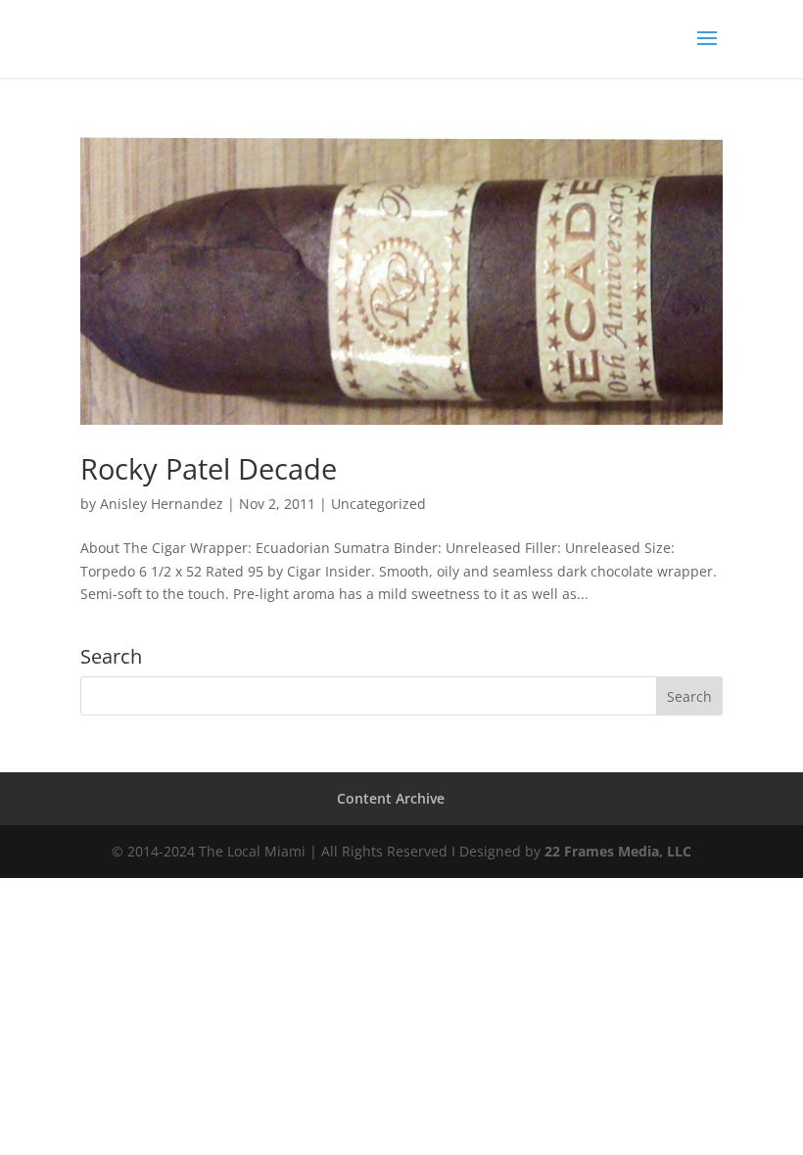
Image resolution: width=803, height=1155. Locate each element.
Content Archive (391, 798)
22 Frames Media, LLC (617, 851)
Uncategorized (378, 503)
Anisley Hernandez (161, 503)
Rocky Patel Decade (208, 468)
